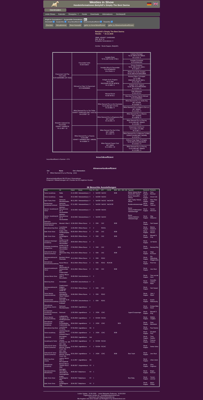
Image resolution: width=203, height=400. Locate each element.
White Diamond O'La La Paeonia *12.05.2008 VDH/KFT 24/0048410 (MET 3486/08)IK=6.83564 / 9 (84, 138)
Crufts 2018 (47, 337)
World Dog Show (49, 282)
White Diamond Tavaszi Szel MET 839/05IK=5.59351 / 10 (110, 145)
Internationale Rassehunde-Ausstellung (48, 323)
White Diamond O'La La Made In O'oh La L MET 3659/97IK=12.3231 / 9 (137, 109)
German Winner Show (50, 276)
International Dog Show (51, 228)
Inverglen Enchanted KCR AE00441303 (136, 61)
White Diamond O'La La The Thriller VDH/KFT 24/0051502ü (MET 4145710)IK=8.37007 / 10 (84, 112)
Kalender (61, 14)
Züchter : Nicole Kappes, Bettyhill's (106, 46)
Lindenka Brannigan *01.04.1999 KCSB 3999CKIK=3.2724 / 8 (136, 55)
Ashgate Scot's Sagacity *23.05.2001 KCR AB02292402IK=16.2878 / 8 (136, 86)
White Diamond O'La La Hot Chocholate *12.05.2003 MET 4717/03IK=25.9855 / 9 (110, 106)
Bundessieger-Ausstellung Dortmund (50, 204)
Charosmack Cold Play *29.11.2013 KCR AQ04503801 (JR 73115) (62, 76)
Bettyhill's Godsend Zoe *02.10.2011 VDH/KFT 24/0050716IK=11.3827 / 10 (62, 125)
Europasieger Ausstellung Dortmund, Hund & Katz (51, 312)
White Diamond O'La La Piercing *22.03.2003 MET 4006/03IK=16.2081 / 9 (137, 122)
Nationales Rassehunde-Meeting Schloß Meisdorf (50, 223)
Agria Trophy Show (49, 200)
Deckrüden (55, 10)
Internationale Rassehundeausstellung (51, 262)
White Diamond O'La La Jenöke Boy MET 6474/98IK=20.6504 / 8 (137, 102)
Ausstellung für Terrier (50, 341)
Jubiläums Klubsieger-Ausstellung (50, 241)
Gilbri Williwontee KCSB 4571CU (136, 92)
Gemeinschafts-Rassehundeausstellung (51, 300)
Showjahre (72, 14)
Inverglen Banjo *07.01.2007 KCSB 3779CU (110, 58)
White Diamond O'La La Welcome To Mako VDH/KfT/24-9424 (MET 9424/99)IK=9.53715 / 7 (136, 135)
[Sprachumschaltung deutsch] (155, 4)
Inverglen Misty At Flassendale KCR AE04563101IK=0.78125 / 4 (110, 69)
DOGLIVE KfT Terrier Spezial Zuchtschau (50, 353)
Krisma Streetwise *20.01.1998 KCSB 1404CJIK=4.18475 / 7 (136, 67)
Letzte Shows (50, 14)
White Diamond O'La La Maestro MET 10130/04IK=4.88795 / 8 (137, 115)
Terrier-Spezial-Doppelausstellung (49, 294)
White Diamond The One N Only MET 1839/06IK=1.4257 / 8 (110, 132)
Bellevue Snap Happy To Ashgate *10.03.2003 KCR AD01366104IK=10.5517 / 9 (136, 142)
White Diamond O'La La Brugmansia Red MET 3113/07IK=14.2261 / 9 (109, 119)
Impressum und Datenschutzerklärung (101, 397)
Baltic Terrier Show (49, 231)
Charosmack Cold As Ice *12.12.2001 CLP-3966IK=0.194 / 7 (136, 128)
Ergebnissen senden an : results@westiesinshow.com (101, 395)
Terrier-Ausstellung (49, 193)
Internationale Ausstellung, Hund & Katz (50, 307)
